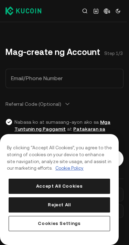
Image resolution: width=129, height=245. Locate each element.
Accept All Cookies (59, 186)
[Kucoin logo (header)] (23, 11)
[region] (59, 189)
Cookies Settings (59, 223)
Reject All (59, 204)
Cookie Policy (69, 168)
